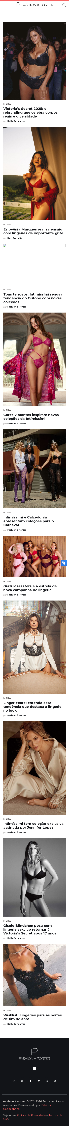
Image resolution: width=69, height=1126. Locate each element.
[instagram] (14, 1080)
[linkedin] (46, 1080)
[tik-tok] (55, 1080)
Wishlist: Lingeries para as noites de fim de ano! (32, 1017)
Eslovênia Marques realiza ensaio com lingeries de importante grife (33, 231)
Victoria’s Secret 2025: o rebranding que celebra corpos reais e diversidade (30, 112)
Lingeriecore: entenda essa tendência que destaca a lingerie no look (32, 707)
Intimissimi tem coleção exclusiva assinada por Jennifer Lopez (33, 825)
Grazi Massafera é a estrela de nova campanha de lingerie (30, 588)
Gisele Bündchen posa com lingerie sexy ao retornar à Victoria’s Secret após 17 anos (29, 929)
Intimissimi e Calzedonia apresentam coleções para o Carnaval (28, 521)
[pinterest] (38, 1080)
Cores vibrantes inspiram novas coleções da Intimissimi (31, 417)
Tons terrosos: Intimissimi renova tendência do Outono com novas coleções (32, 298)
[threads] (22, 1080)
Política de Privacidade (31, 1115)
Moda (7, 104)
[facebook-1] (30, 1080)
